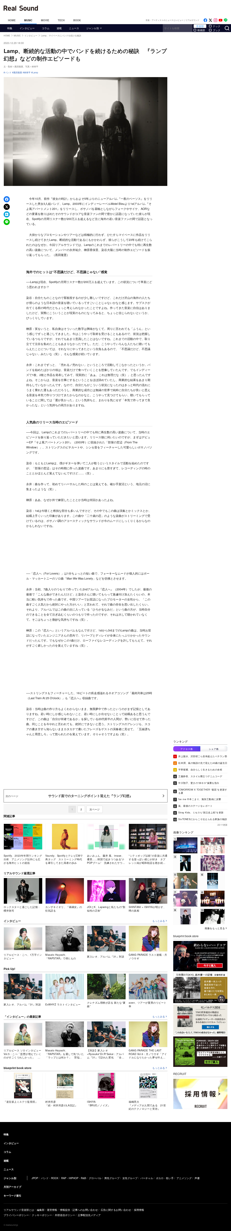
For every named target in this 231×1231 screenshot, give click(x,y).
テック (216, 26)
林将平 (27, 72)
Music (28, 20)
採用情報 (139, 1210)
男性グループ (111, 1178)
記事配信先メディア (89, 1215)
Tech (61, 20)
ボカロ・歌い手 (165, 1178)
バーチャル (146, 1178)
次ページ (95, 809)
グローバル (95, 1178)
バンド (8, 72)
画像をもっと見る (215, 928)
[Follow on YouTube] (220, 20)
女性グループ (130, 1178)
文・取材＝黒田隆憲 (13, 66)
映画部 (201, 30)
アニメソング (184, 1178)
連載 (59, 28)
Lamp (35, 72)
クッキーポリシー (42, 1215)
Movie (45, 20)
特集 (9, 28)
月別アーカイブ (12, 1186)
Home (12, 20)
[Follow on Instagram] (215, 20)
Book (77, 20)
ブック (216, 30)
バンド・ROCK (49, 1178)
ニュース (74, 28)
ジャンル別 (92, 28)
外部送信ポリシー (65, 1215)
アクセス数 (186, 748)
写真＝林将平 (31, 66)
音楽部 (200, 26)
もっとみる (158, 921)
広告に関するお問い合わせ (116, 1210)
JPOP (35, 1178)
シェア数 (214, 748)
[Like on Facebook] (205, 20)
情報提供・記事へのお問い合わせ (79, 1210)
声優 (197, 1178)
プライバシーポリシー (16, 1215)
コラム (45, 28)
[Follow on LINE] (225, 20)
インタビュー (27, 28)
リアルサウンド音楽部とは (19, 1210)
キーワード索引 (12, 1195)
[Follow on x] (210, 20)
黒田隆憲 (17, 72)
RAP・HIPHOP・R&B (73, 1178)
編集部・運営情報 (47, 1210)
